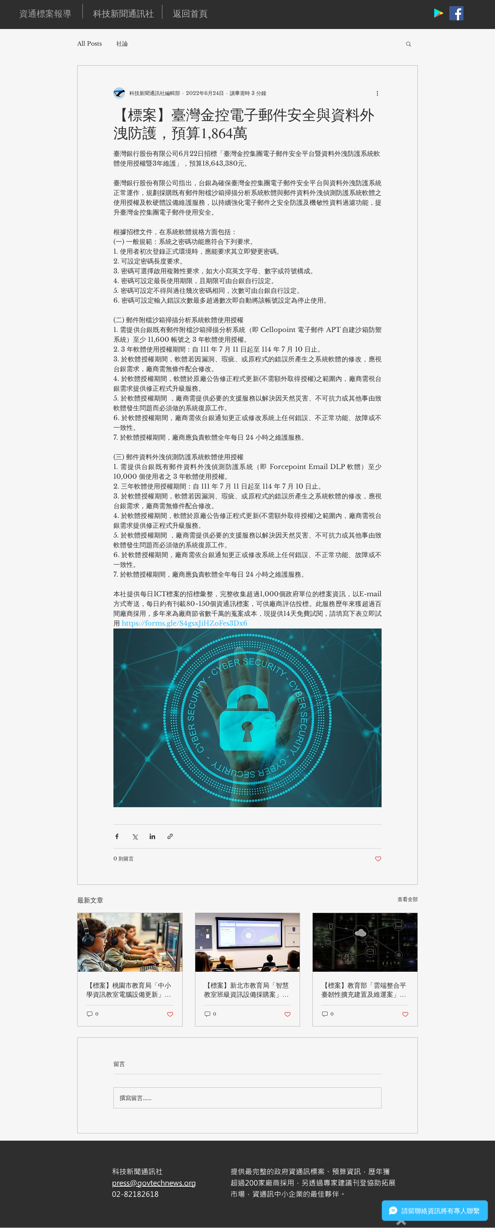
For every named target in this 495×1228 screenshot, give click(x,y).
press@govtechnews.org (154, 1182)
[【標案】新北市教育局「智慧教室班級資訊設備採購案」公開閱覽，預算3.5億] (247, 942)
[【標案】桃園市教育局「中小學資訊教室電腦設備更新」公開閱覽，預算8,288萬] (130, 942)
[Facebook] (456, 13)
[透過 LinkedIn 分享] (152, 836)
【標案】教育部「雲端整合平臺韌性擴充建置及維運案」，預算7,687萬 (363, 990)
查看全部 (408, 899)
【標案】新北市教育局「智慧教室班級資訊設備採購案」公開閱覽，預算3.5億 (246, 990)
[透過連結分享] (170, 836)
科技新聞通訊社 (123, 13)
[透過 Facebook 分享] (116, 836)
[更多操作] (377, 93)
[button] (408, 43)
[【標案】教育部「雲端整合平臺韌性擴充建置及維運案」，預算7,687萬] (365, 942)
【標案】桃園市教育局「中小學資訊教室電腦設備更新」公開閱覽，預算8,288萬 (128, 990)
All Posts (89, 43)
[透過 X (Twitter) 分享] (134, 836)
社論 (122, 43)
